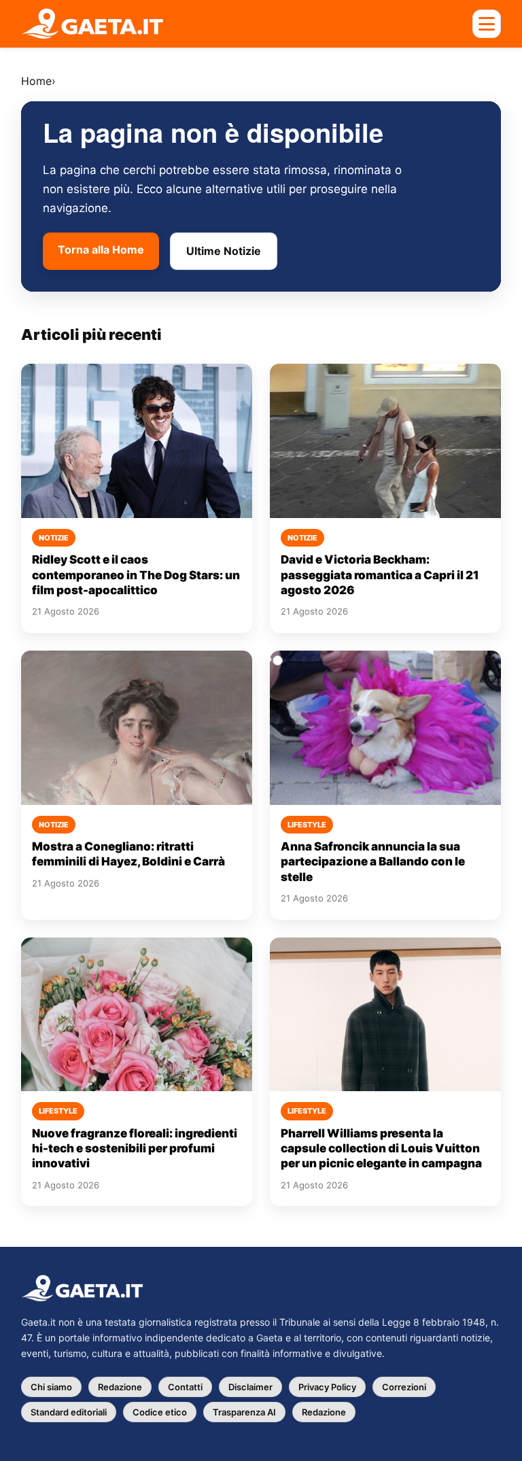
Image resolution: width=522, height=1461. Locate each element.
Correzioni (404, 1386)
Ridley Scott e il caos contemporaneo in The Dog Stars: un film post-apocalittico (136, 575)
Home (36, 81)
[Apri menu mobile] (486, 24)
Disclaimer (250, 1386)
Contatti (185, 1386)
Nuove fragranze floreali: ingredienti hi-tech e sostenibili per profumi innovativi (134, 1149)
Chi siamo (51, 1386)
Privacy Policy (327, 1386)
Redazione (120, 1386)
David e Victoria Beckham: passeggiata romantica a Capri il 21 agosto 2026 (380, 575)
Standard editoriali (69, 1412)
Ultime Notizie (223, 251)
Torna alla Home (101, 249)
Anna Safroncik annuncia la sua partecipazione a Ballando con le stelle (373, 862)
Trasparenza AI (244, 1412)
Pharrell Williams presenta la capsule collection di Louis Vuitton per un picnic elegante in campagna (381, 1149)
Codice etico (160, 1412)
